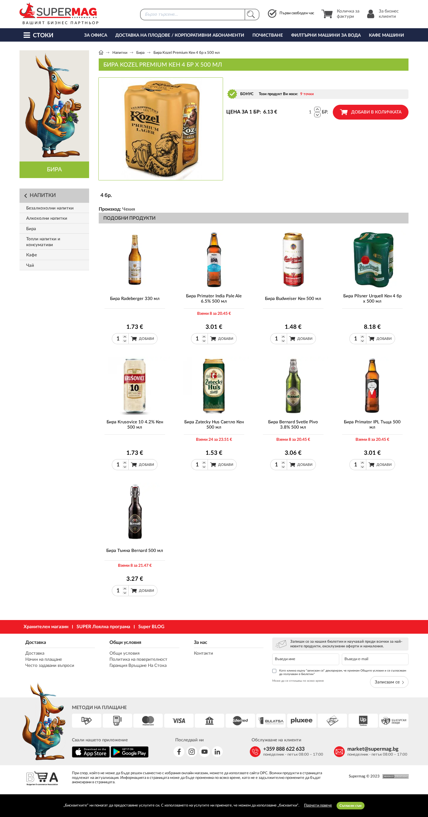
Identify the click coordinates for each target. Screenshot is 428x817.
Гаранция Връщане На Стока (138, 665)
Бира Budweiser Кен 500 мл (293, 298)
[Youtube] (204, 751)
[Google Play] (129, 757)
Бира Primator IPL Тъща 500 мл (372, 424)
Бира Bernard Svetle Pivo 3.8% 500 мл (293, 424)
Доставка (35, 642)
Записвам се (387, 682)
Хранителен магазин (46, 626)
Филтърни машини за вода (326, 35)
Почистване (267, 35)
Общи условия (125, 642)
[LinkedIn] (217, 751)
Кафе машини (386, 35)
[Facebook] (179, 751)
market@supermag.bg (373, 749)
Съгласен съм (350, 805)
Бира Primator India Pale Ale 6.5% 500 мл (214, 298)
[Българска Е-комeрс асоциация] (42, 779)
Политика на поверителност (138, 659)
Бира (140, 53)
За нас (200, 642)
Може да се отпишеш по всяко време (298, 680)
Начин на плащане (43, 659)
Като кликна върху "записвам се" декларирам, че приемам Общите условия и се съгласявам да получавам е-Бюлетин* (342, 672)
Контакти (203, 653)
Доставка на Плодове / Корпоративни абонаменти (179, 35)
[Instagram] (191, 751)
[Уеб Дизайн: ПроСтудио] (394, 776)
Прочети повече (318, 805)
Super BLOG (151, 626)
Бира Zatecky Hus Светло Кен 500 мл (214, 424)
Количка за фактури (348, 14)
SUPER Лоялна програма (103, 626)
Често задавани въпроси (49, 665)
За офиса (95, 35)
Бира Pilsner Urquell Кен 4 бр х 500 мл (372, 298)
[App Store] (91, 757)
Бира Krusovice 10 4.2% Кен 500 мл (135, 424)
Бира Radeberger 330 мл (135, 298)
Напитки (119, 53)
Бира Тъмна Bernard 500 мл (134, 550)
